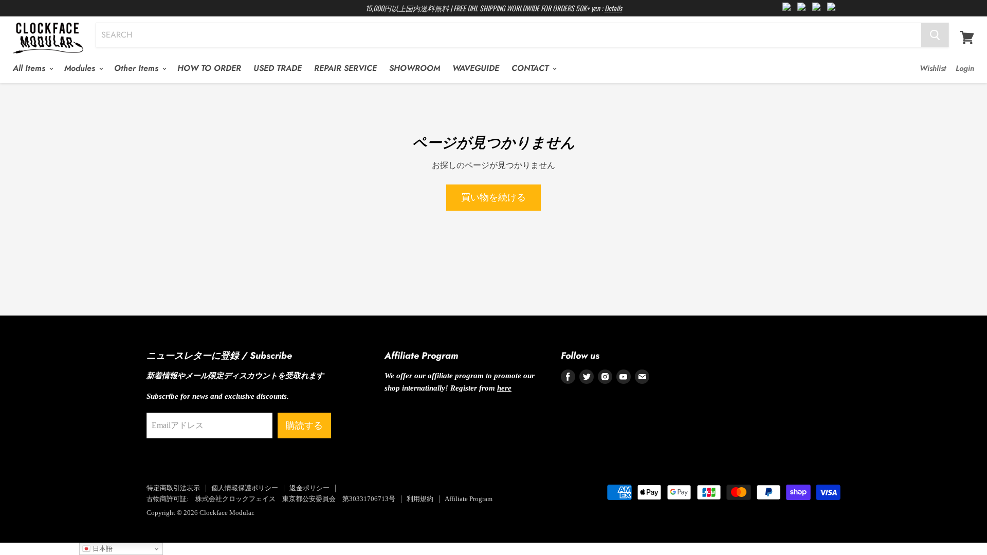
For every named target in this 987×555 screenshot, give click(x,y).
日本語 (101, 548)
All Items (30, 68)
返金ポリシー (309, 488)
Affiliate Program (468, 499)
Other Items (137, 68)
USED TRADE (277, 68)
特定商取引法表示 (173, 488)
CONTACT (531, 68)
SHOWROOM (414, 68)
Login (965, 68)
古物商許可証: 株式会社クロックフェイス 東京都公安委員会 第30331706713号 (271, 499)
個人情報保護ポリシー (244, 488)
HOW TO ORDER (209, 68)
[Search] (934, 35)
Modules (81, 68)
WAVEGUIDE (475, 68)
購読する (304, 425)
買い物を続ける (493, 197)
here (504, 388)
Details (613, 8)
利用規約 (420, 499)
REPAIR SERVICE (345, 68)
